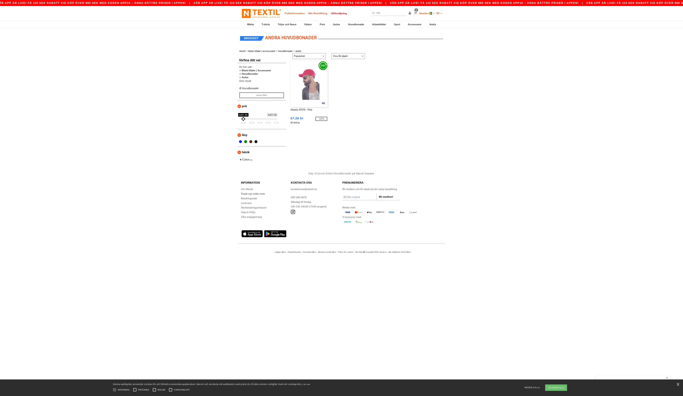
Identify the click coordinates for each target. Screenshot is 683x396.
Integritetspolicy (294, 252)
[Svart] (256, 141)
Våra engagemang (251, 216)
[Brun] (250, 141)
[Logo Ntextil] (261, 13)
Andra (432, 24)
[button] (410, 13)
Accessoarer (414, 24)
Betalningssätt (249, 198)
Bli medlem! (386, 196)
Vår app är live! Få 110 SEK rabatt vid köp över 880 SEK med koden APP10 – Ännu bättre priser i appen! (288, 2)
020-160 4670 (299, 197)
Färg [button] (244, 135)
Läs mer (306, 384)
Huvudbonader (356, 24)
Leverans (246, 203)
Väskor (308, 24)
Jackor (336, 24)
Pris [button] (244, 106)
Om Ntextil (247, 189)
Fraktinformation (295, 13)
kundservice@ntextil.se (304, 189)
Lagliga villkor (280, 252)
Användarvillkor (309, 252)
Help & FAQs (248, 212)
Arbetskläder (379, 24)
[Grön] (245, 141)
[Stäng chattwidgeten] (667, 378)
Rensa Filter (261, 95)
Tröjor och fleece (287, 24)
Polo (322, 24)
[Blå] (240, 141)
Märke (250, 24)
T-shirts (266, 24)
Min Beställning (317, 13)
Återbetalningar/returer (254, 207)
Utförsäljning (339, 13)
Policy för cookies (345, 252)
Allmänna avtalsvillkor (327, 252)
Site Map (359, 252)
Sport (397, 24)
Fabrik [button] (246, 152)
